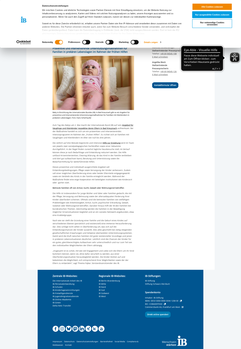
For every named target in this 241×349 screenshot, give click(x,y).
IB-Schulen (58, 287)
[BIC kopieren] (165, 304)
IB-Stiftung (150, 280)
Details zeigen (151, 42)
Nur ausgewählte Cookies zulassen (212, 15)
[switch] (86, 42)
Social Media (120, 341)
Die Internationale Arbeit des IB (67, 280)
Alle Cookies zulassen (212, 7)
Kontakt (68, 345)
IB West (102, 296)
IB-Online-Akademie (62, 299)
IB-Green (57, 302)
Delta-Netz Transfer (62, 305)
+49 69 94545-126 (168, 71)
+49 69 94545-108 (168, 53)
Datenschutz (69, 341)
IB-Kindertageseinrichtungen (66, 290)
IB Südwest (104, 293)
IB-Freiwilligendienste (63, 293)
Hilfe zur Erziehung (111, 143)
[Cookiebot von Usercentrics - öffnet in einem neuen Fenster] (23, 42)
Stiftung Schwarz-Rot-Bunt (157, 284)
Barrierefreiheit (106, 341)
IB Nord (102, 287)
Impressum (57, 341)
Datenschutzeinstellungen (87, 341)
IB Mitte (102, 284)
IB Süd (102, 290)
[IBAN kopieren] (181, 301)
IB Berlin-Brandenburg (109, 280)
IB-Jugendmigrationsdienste (66, 296)
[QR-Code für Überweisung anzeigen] (182, 307)
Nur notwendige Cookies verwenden (212, 23)
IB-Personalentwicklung (63, 284)
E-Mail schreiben (160, 57)
